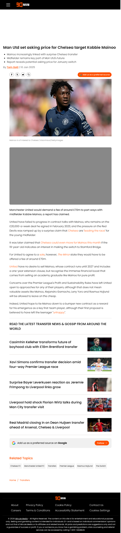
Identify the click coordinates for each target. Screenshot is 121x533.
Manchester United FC (34, 466)
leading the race (94, 230)
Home (12, 480)
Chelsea (73, 230)
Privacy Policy (34, 505)
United (13, 266)
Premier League (67, 466)
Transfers (52, 466)
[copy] (28, 74)
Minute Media (21, 518)
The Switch (101, 466)
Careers (16, 510)
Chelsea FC (15, 466)
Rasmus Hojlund (84, 466)
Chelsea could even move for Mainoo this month (71, 242)
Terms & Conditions (38, 510)
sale (42, 254)
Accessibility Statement (69, 510)
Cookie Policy (63, 505)
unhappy (59, 312)
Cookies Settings (99, 510)
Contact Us (96, 505)
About (14, 505)
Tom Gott (12, 67)
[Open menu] (8, 5)
